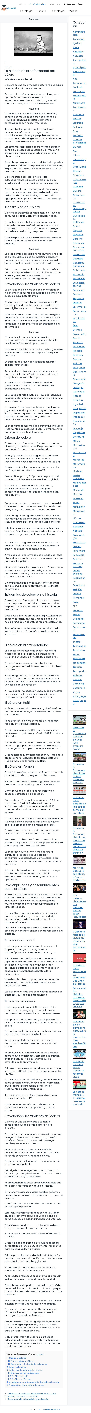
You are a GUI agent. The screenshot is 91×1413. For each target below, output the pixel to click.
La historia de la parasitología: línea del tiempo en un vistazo (79, 805)
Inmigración (79, 408)
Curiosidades (38, 4)
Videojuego (79, 696)
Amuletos (78, 51)
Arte (75, 78)
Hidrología (79, 391)
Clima (76, 155)
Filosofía (77, 350)
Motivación (79, 506)
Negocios (78, 526)
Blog (75, 131)
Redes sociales (77, 572)
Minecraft (78, 490)
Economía (78, 274)
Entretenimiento (74, 4)
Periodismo (79, 542)
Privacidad (79, 550)
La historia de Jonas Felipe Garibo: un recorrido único (78, 1069)
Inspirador (78, 416)
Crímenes (78, 175)
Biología (77, 127)
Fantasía (78, 342)
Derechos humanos (78, 249)
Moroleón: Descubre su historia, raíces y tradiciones (79, 874)
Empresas (78, 298)
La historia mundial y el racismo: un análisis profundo (79, 1098)
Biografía (78, 122)
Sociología (79, 623)
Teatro (76, 641)
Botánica (78, 135)
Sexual (76, 614)
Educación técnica (79, 284)
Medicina (78, 471)
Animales (78, 55)
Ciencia (77, 146)
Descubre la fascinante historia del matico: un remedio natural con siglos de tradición (79, 840)
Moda (76, 502)
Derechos (78, 243)
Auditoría (78, 87)
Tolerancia (79, 658)
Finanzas (78, 355)
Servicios (78, 610)
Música (73, 11)
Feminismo (79, 346)
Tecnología (25, 11)
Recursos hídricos (78, 565)
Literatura (78, 436)
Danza (76, 226)
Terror (76, 654)
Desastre (78, 258)
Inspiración (79, 412)
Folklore (77, 363)
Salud (76, 602)
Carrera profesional (79, 141)
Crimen (77, 171)
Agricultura (79, 39)
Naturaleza (79, 522)
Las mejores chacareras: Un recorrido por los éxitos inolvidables (79, 906)
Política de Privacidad (49, 1409)
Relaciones (79, 585)
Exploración (79, 334)
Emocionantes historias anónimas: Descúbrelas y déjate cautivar (79, 997)
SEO (75, 606)
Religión (77, 589)
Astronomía (79, 83)
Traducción (79, 662)
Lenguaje (78, 428)
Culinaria (78, 186)
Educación (79, 278)
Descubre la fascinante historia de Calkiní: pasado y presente (79, 773)
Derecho (78, 238)
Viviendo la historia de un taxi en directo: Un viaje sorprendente (79, 941)
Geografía (79, 383)
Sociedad (78, 618)
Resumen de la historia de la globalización (28, 1399)
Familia (77, 338)
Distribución (79, 270)
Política (77, 546)
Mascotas (78, 459)
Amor (76, 47)
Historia (41, 11)
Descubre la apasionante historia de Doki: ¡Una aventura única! (79, 738)
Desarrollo (79, 254)
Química (77, 559)
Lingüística (79, 432)
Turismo (77, 675)
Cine (75, 151)
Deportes (78, 234)
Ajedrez (77, 43)
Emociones (79, 290)
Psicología (78, 554)
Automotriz (79, 102)
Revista (77, 593)
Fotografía (79, 367)
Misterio (77, 494)
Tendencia (79, 650)
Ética (75, 325)
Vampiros (78, 683)
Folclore (77, 359)
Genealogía (79, 379)
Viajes (76, 692)
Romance (78, 597)
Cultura (55, 4)
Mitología (78, 498)
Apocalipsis (79, 67)
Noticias (77, 530)
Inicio (22, 4)
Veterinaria (79, 687)
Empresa (78, 294)
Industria (78, 400)
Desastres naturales (78, 264)
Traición (77, 667)
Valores (77, 679)
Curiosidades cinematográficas (79, 207)
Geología (78, 387)
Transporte (79, 671)
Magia (76, 441)
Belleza (77, 118)
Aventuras (78, 114)
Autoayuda (79, 91)
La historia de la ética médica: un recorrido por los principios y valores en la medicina (30, 1395)
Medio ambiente (78, 477)
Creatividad (79, 166)
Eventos (77, 329)
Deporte (77, 230)
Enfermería (79, 306)
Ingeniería (78, 404)
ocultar (40, 1354)
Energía (77, 302)
